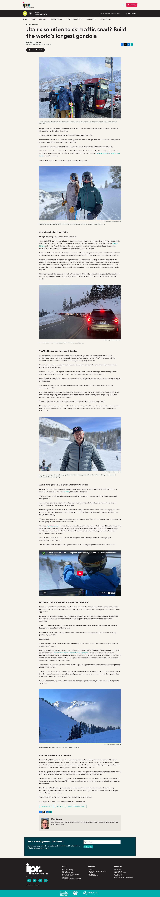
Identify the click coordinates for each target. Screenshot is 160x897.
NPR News (60, 806)
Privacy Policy (118, 874)
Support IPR (91, 19)
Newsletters (105, 19)
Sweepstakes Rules (120, 873)
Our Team (65, 871)
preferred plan (53, 526)
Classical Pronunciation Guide (123, 877)
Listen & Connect (75, 19)
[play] (24, 13)
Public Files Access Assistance (71, 878)
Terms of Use (118, 876)
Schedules (117, 870)
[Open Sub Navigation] (28, 19)
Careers (90, 873)
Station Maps (118, 871)
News (25, 19)
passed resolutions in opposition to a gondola (71, 653)
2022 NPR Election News (76, 806)
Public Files (65, 877)
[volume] (30, 13)
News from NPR (32, 24)
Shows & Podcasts (57, 19)
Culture (42, 19)
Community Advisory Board (70, 874)
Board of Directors (68, 873)
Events (90, 870)
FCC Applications (67, 876)
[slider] (33, 13)
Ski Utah (66, 492)
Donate (133, 5)
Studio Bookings (93, 876)
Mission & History (67, 870)
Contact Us (91, 874)
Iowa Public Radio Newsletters (97, 871)
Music (33, 19)
